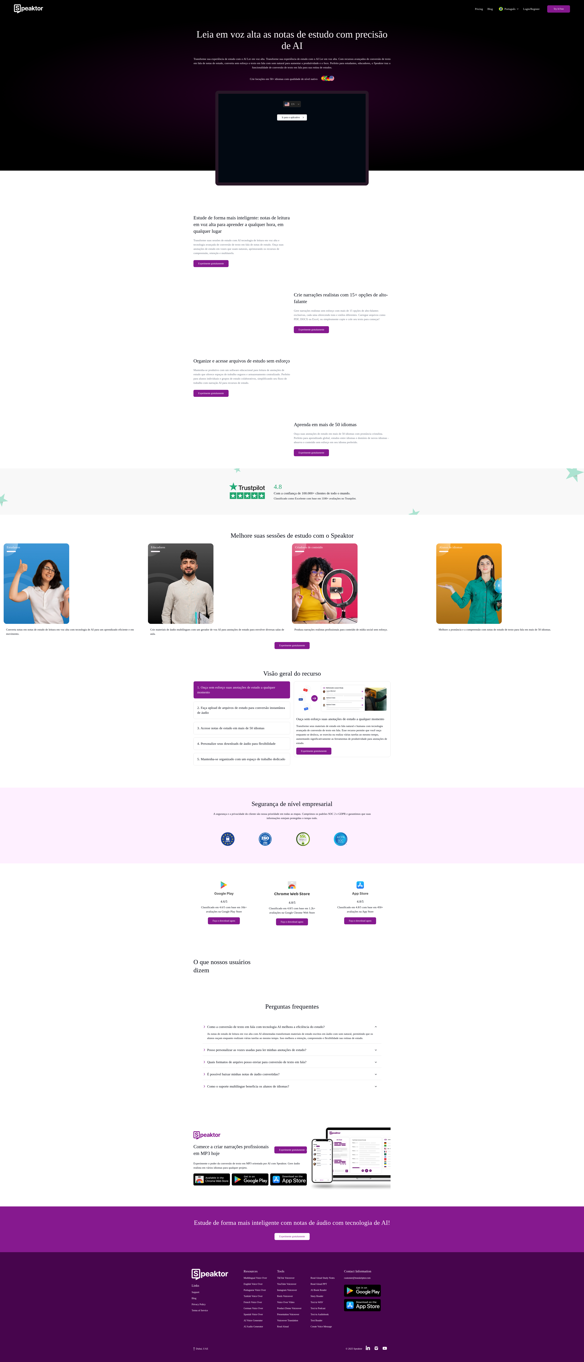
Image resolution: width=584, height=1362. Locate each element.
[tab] (241, 690)
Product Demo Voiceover (289, 1308)
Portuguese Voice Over (255, 1290)
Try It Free (559, 9)
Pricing (479, 8)
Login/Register (531, 8)
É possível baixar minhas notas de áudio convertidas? (243, 1074)
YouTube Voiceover (286, 1284)
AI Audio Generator (253, 1326)
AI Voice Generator (253, 1320)
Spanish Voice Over (253, 1314)
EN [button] (293, 104)
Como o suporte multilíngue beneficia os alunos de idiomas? (248, 1086)
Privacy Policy (199, 1304)
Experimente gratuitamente (211, 263)
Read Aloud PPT (319, 1284)
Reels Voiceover (285, 1296)
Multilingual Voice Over (255, 1278)
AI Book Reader (319, 1290)
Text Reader (316, 1320)
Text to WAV (317, 1302)
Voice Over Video (285, 1302)
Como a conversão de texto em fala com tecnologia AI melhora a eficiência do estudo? (266, 1027)
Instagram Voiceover (287, 1290)
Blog (490, 8)
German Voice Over (253, 1308)
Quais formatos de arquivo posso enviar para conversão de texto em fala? (256, 1062)
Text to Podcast (318, 1308)
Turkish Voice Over (253, 1296)
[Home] (28, 8)
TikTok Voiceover (285, 1278)
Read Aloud (283, 1326)
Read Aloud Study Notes (323, 1278)
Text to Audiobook (320, 1314)
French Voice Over (253, 1302)
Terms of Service (200, 1310)
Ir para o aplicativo (291, 117)
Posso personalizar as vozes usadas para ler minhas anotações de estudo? (256, 1050)
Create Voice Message (321, 1326)
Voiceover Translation (287, 1320)
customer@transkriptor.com (357, 1278)
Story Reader (317, 1296)
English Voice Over (253, 1284)
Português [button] (509, 8)
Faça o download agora (224, 920)
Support (195, 1292)
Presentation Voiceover (288, 1314)
